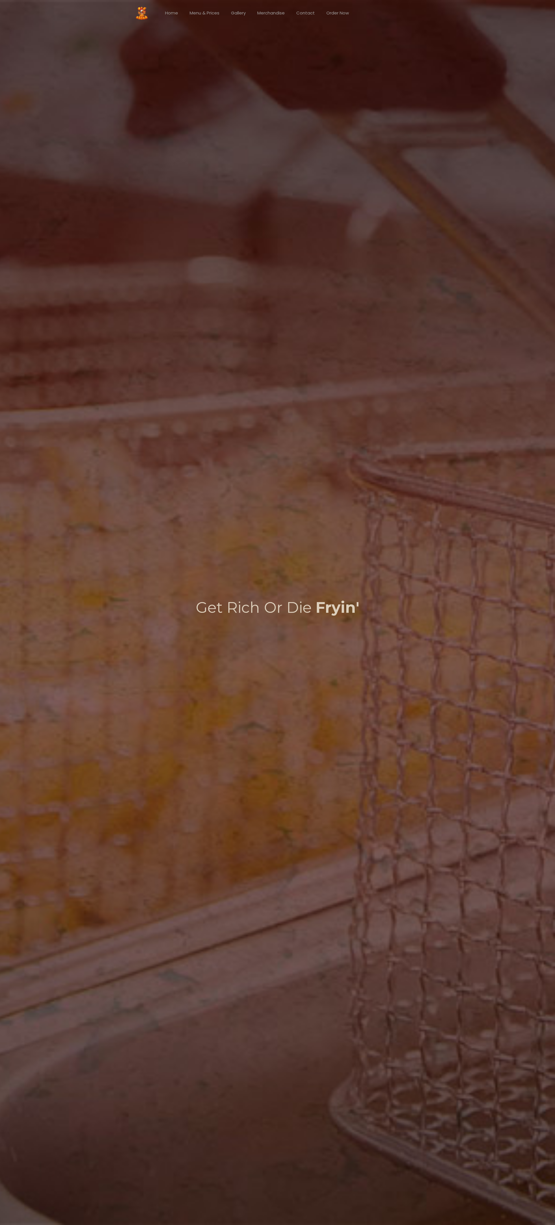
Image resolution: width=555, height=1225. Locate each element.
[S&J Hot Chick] (142, 13)
